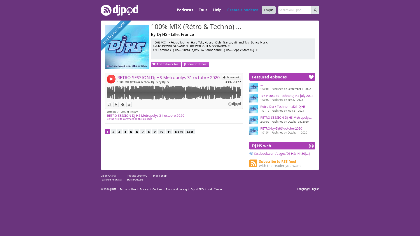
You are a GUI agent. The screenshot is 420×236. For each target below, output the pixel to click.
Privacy (144, 189)
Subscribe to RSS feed (280, 164)
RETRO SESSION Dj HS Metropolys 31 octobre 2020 (168, 77)
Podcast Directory (137, 175)
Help (217, 9)
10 (161, 131)
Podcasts (185, 9)
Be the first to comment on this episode (129, 118)
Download (233, 77)
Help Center (215, 189)
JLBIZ (113, 189)
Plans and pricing (176, 189)
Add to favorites (167, 64)
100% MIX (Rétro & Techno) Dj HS (198, 27)
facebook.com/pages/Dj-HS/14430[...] (282, 153)
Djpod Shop (160, 175)
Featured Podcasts (111, 179)
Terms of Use (128, 189)
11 (169, 131)
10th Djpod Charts (113, 33)
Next (179, 131)
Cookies (157, 189)
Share (131, 104)
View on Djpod (118, 104)
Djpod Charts (108, 175)
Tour (203, 9)
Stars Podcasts (135, 179)
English (315, 189)
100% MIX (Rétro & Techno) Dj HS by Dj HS (143, 82)
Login (268, 9)
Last (190, 131)
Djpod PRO (197, 189)
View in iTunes (197, 64)
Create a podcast (242, 9)
